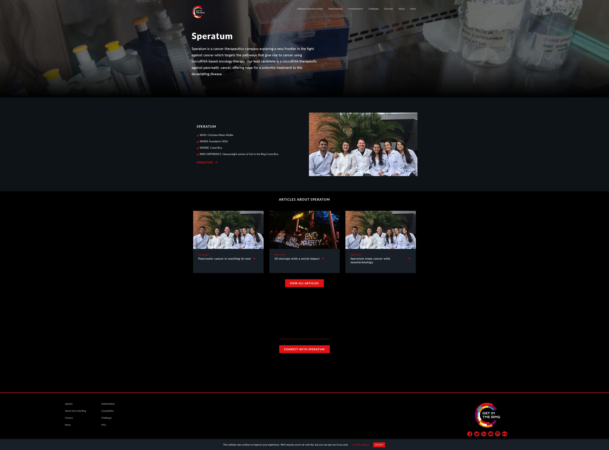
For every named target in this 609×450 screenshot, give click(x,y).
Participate (108, 404)
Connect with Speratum (304, 349)
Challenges (373, 8)
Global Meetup (335, 8)
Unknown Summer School (310, 8)
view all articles (304, 283)
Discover (388, 8)
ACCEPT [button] (379, 444)
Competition (107, 410)
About (402, 8)
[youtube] (490, 434)
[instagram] (497, 434)
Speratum (205, 162)
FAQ (103, 424)
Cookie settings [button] (360, 444)
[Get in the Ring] (202, 12)
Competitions (354, 8)
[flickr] (504, 434)
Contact (69, 417)
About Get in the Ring (75, 410)
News (413, 8)
